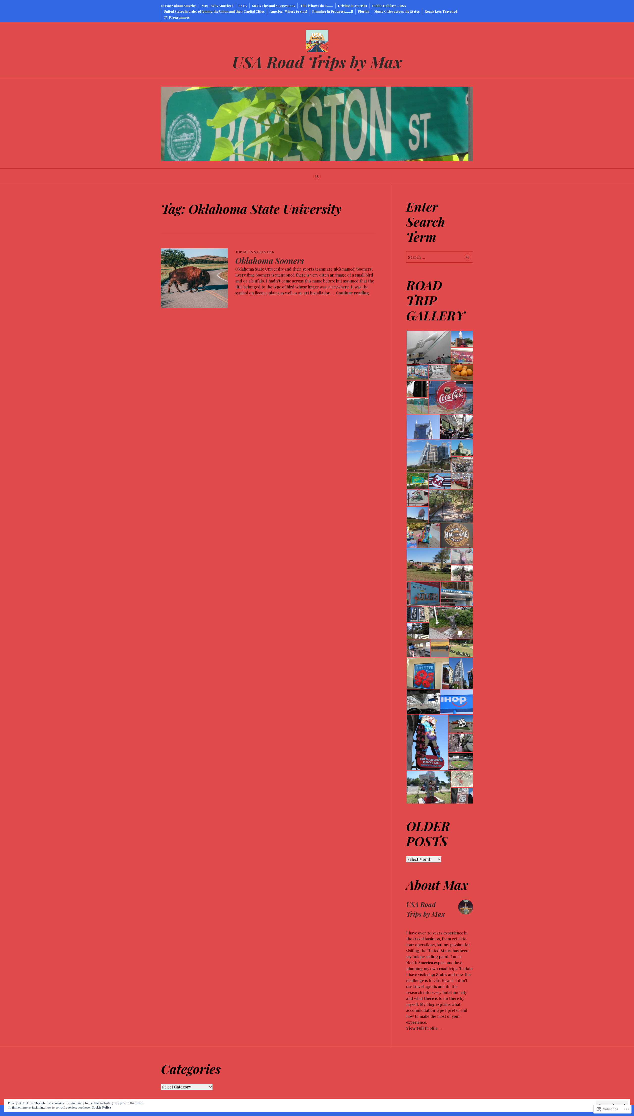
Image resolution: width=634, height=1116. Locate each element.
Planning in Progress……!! (332, 11)
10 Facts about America (178, 5)
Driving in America (352, 5)
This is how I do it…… (316, 5)
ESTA (242, 5)
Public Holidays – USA (389, 5)
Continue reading (352, 292)
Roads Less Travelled (441, 11)
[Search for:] (439, 257)
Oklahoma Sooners (269, 260)
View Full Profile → (424, 1028)
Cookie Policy (101, 1107)
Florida (363, 11)
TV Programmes (176, 17)
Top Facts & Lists (250, 252)
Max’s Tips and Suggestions (273, 5)
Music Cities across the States (397, 11)
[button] (428, 347)
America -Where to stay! (288, 11)
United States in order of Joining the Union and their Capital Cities (214, 11)
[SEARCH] (317, 176)
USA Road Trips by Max (317, 61)
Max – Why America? (217, 5)
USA (270, 252)
